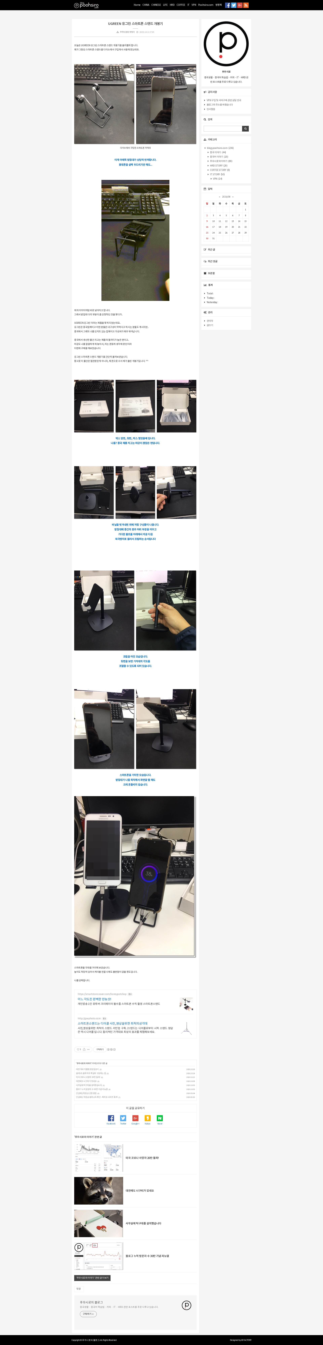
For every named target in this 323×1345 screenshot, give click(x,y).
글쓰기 (210, 325)
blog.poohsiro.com (220, 148)
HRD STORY (218, 165)
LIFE (165, 5)
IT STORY (217, 174)
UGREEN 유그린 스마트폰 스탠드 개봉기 (135, 24)
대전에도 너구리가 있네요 (86, 1081)
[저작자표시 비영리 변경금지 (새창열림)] (111, 1049)
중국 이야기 (218, 152)
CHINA (145, 5)
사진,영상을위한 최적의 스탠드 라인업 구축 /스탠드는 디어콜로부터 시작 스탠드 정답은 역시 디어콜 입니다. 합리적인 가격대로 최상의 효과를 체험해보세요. (125, 1030)
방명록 (219, 5)
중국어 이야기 (219, 157)
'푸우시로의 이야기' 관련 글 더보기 (92, 1278)
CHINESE (156, 5)
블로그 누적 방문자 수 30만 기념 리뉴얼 (92, 1089)
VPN (194, 5)
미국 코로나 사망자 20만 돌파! (88, 1077)
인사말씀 (211, 109)
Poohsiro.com (205, 5)
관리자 (210, 321)
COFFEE (181, 5)
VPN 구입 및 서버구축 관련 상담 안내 (224, 100)
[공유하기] (84, 1049)
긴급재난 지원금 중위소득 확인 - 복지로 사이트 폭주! (97, 1097)
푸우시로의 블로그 (91, 1302)
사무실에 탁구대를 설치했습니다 (89, 1085)
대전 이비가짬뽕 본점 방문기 (87, 1069)
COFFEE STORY (220, 170)
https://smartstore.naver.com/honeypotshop (102, 994)
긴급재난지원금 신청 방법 (86, 1093)
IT (188, 5)
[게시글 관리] (88, 1049)
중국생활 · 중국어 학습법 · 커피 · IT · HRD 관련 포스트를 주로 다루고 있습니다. (119, 1307)
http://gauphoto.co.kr (89, 1018)
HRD (172, 5)
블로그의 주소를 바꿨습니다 (220, 104)
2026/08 (226, 196)
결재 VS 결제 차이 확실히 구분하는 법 (91, 1073)
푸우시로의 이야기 (127, 32)
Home (137, 5)
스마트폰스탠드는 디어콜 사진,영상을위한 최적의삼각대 (113, 1023)
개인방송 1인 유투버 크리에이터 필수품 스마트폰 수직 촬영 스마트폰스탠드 (119, 1003)
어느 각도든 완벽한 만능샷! (94, 999)
